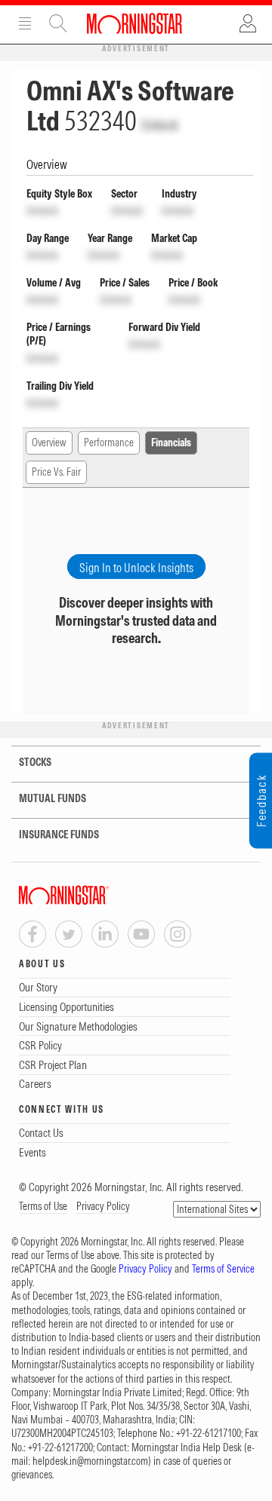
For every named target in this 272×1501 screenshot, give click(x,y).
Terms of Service (223, 1269)
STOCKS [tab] (35, 762)
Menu (25, 23)
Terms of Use (43, 1206)
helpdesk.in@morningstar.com (90, 1461)
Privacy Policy (103, 1206)
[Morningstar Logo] (134, 23)
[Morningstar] (94, 895)
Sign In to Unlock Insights (136, 567)
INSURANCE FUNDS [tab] (59, 834)
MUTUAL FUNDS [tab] (52, 798)
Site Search (58, 23)
